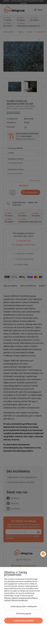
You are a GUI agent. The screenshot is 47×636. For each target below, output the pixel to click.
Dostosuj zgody (23, 613)
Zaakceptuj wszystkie (23, 620)
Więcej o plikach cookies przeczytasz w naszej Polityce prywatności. (21, 599)
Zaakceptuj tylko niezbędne (23, 606)
